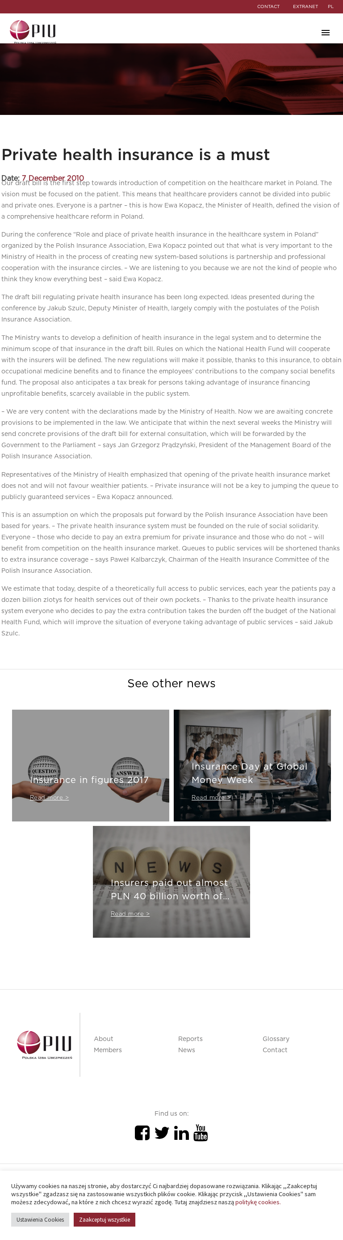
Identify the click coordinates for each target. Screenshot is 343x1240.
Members (108, 1050)
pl (331, 6)
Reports (190, 1039)
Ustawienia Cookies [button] (40, 1219)
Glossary (276, 1039)
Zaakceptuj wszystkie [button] (104, 1219)
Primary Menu (326, 32)
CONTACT (268, 6)
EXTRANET (305, 6)
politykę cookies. (258, 1202)
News (186, 1050)
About (103, 1039)
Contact (275, 1050)
